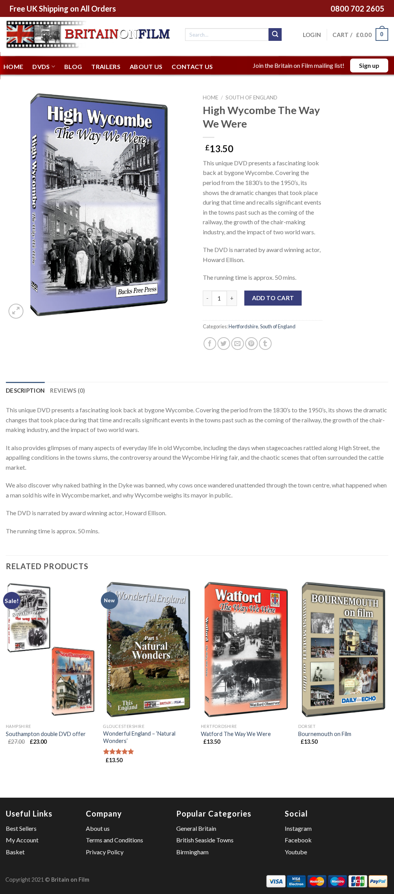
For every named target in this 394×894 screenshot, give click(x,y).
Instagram (298, 828)
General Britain (196, 828)
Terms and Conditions (114, 840)
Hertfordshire (243, 326)
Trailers (105, 66)
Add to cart (273, 297)
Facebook (298, 840)
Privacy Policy (105, 851)
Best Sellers (21, 828)
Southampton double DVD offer (46, 734)
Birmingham (192, 851)
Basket (15, 851)
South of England (251, 97)
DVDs (41, 66)
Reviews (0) (67, 390)
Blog (73, 66)
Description (25, 390)
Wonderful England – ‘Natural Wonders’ (139, 737)
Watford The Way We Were (236, 734)
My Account (22, 840)
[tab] (25, 390)
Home (13, 66)
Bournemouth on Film (324, 734)
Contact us (192, 66)
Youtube (296, 851)
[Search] (275, 34)
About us (146, 66)
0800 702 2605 (357, 8)
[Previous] (6, 679)
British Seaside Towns (205, 840)
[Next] (388, 679)
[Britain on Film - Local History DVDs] (90, 34)
